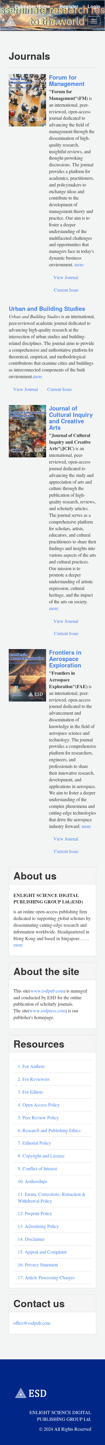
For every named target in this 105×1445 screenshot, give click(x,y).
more (37, 376)
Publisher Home (32, 6)
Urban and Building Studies (47, 308)
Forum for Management (67, 80)
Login (94, 6)
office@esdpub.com (31, 1323)
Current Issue (66, 290)
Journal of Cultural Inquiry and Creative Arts (71, 417)
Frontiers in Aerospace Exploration (65, 658)
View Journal (65, 277)
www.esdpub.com (47, 991)
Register (69, 6)
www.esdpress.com (47, 1010)
